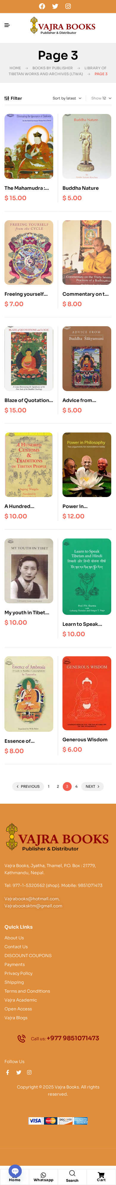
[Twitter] (55, 6)
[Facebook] (42, 6)
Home (15, 68)
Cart (101, 1180)
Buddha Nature (80, 188)
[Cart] (101, 1175)
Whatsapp (44, 1180)
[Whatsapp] (43, 1175)
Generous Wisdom (85, 740)
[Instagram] (68, 6)
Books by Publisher (52, 68)
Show (96, 98)
